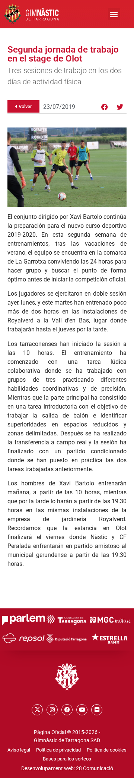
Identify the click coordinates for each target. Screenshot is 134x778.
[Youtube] (81, 709)
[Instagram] (52, 709)
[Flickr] (96, 709)
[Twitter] (120, 107)
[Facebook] (104, 107)
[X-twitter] (37, 709)
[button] (114, 14)
